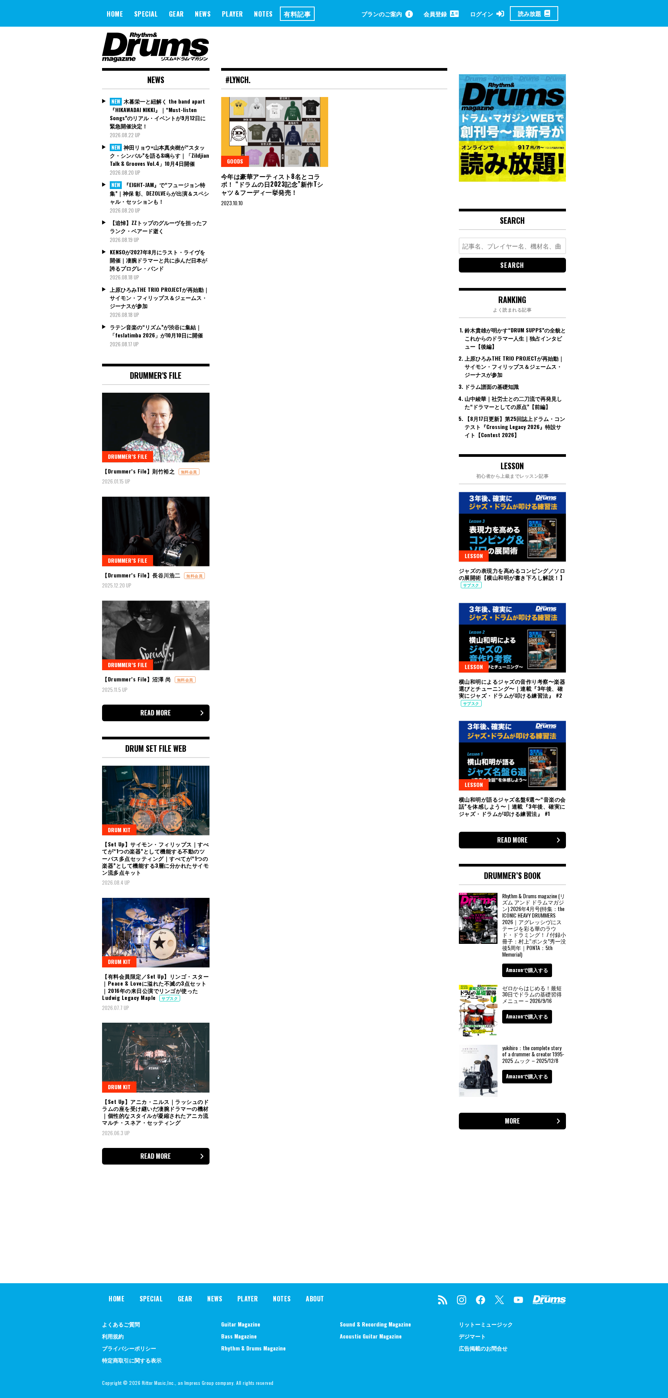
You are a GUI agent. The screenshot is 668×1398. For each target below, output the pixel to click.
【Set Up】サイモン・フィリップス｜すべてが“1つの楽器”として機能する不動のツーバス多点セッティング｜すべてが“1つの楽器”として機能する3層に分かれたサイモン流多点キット (155, 858)
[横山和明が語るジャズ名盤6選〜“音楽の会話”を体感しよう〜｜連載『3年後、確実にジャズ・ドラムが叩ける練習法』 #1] (512, 755)
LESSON (474, 556)
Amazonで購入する (527, 970)
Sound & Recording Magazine (375, 1324)
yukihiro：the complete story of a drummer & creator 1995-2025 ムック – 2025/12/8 (533, 1054)
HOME (115, 14)
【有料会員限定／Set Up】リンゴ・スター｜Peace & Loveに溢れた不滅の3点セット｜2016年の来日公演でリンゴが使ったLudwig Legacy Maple (155, 986)
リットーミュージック (486, 1324)
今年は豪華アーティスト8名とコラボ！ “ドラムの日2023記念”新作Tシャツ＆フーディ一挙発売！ (272, 184)
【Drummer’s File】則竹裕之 (139, 471)
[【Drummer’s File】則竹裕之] (156, 427)
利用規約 (113, 1336)
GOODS (235, 161)
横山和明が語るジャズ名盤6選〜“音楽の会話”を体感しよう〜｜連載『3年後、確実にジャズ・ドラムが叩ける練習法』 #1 (512, 806)
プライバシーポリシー (129, 1348)
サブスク (170, 998)
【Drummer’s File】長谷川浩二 (142, 575)
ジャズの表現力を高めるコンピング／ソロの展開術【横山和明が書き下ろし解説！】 (512, 573)
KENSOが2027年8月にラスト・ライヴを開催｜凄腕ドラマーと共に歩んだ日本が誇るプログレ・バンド (158, 260)
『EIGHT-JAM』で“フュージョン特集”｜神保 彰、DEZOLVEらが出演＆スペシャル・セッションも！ (159, 192)
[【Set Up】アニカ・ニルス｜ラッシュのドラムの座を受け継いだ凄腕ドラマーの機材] (156, 1057)
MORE (512, 1121)
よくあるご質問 (121, 1324)
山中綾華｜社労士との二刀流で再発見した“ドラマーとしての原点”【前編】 (513, 402)
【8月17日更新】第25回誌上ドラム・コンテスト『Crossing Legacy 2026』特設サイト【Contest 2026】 (515, 426)
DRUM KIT (119, 830)
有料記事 (297, 14)
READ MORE (155, 712)
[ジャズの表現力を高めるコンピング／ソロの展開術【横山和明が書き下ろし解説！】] (512, 527)
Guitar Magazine (240, 1324)
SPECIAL (146, 14)
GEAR (176, 14)
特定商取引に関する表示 (132, 1360)
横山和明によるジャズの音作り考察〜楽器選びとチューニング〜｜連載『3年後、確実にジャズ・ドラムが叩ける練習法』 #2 (512, 688)
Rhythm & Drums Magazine (253, 1348)
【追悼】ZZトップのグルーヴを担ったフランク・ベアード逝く (158, 226)
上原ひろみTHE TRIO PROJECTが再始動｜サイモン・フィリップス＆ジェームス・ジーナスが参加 (159, 297)
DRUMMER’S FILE (127, 456)
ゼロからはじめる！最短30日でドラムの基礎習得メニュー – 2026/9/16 (532, 994)
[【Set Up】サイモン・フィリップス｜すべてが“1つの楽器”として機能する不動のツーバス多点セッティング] (156, 800)
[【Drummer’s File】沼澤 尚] (156, 635)
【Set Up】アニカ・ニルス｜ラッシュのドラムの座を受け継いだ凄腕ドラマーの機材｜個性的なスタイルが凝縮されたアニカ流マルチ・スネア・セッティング (155, 1112)
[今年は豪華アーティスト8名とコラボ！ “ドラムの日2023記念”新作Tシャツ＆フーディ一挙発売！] (275, 132)
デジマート (472, 1336)
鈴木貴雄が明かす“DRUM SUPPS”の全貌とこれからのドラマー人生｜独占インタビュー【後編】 (515, 338)
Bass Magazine (239, 1336)
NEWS (203, 14)
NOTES (263, 14)
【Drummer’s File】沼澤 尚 (137, 679)
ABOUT (315, 1298)
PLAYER (232, 14)
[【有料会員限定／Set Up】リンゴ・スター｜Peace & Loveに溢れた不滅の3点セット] (156, 932)
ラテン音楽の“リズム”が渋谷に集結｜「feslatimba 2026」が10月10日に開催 (156, 331)
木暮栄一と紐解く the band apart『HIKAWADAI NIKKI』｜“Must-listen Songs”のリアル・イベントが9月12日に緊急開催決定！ (158, 113)
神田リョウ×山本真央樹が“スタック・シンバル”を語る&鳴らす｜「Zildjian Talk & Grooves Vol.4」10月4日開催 (159, 155)
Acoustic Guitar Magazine (371, 1336)
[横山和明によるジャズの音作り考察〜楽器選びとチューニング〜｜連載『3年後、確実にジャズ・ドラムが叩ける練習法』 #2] (512, 638)
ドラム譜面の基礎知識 (492, 386)
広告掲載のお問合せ (483, 1348)
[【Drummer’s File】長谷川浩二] (156, 531)
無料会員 (189, 472)
